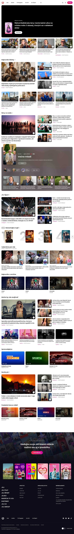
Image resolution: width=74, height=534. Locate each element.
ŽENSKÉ (21, 488)
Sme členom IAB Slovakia (34, 524)
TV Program (19, 2)
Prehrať (35, 452)
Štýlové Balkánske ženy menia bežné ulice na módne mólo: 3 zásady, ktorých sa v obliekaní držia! (34, 25)
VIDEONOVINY (41, 495)
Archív (12, 2)
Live (7, 2)
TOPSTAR (22, 490)
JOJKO (3, 496)
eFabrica (18, 529)
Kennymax (9, 529)
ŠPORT (39, 493)
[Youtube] (68, 518)
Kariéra (57, 497)
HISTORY (21, 497)
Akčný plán (58, 503)
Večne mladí (24, 156)
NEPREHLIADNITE (60, 485)
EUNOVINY (40, 497)
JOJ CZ (4, 504)
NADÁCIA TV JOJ (7, 498)
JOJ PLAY (4, 490)
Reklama (58, 490)
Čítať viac (18, 32)
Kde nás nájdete (59, 495)
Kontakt (42, 524)
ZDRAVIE (21, 495)
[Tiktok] (71, 518)
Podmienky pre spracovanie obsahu (7, 524)
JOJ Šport (33, 2)
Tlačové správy (59, 488)
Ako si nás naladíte (60, 493)
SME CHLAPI (22, 493)
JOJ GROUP (5, 507)
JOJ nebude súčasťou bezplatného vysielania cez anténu (64, 500)
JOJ (2, 487)
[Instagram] (66, 518)
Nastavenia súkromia (24, 524)
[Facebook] (63, 518)
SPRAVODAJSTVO (42, 485)
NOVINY (39, 488)
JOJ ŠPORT (5, 493)
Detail (22, 163)
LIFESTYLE (22, 485)
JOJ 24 (26, 2)
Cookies (17, 524)
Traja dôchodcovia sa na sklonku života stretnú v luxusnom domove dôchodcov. (35, 160)
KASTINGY (5, 501)
